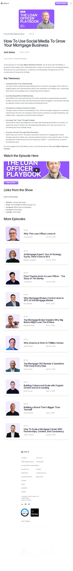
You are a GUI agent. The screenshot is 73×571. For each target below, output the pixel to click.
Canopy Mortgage (19, 202)
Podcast (38, 469)
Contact (23, 480)
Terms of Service (26, 500)
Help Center (39, 476)
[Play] (36, 170)
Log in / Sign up (25, 521)
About (23, 484)
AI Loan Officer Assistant (28, 465)
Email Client (24, 473)
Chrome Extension (26, 476)
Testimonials (40, 461)
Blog (37, 465)
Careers (23, 491)
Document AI (25, 469)
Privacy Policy (25, 498)
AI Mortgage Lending (27, 461)
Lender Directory (41, 473)
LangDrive (24, 488)
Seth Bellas (18, 210)
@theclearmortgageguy (22, 207)
